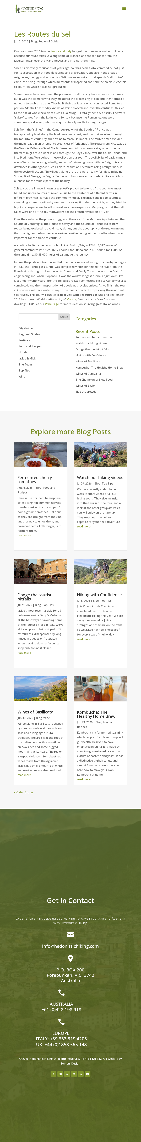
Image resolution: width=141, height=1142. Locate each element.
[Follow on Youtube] (87, 1074)
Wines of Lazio (85, 385)
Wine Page (52, 304)
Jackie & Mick (27, 358)
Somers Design (70, 1063)
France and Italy (60, 51)
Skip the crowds (86, 391)
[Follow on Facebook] (53, 1074)
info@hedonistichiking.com (70, 946)
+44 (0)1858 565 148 (66, 1044)
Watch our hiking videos (91, 343)
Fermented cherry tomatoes (94, 337)
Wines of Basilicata (88, 361)
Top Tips (24, 370)
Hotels (23, 352)
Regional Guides (29, 334)
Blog (34, 41)
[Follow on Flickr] (74, 1074)
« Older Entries (23, 792)
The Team (25, 364)
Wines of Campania (88, 373)
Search (64, 316)
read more (24, 535)
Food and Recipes (30, 346)
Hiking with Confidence (91, 355)
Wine (22, 376)
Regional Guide (48, 41)
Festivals (24, 340)
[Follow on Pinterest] (67, 1074)
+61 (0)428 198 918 (61, 1009)
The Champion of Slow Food (94, 379)
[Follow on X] (81, 1074)
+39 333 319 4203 (68, 1039)
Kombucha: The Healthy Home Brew (99, 367)
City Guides (26, 328)
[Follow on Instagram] (60, 1074)
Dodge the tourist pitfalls (92, 349)
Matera (71, 299)
